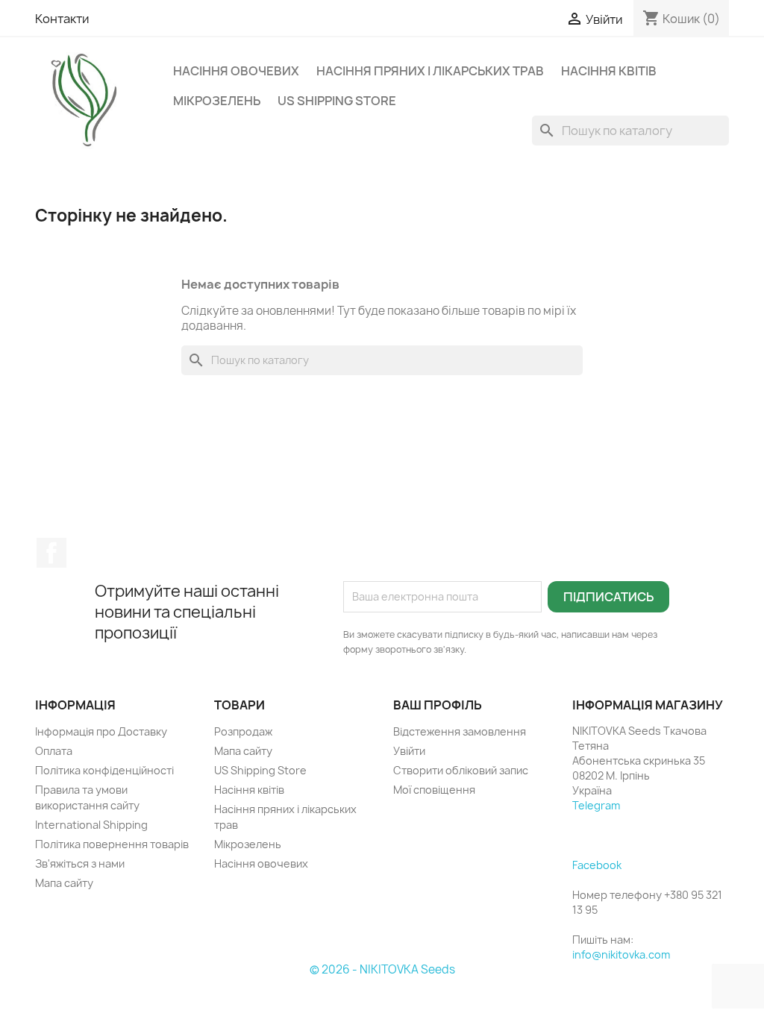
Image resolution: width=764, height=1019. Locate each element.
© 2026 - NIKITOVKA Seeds (382, 969)
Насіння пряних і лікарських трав (430, 71)
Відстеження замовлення (459, 731)
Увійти (409, 751)
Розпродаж (243, 731)
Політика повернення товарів (112, 844)
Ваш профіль (437, 705)
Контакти (62, 18)
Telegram (596, 805)
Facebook (51, 553)
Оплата (53, 751)
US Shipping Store (337, 101)
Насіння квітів (609, 71)
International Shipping (91, 825)
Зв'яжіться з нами (80, 863)
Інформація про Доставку (101, 731)
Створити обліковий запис (460, 770)
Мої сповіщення (434, 790)
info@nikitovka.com (621, 954)
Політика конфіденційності (104, 770)
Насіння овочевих (236, 71)
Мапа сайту (64, 883)
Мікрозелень (216, 101)
